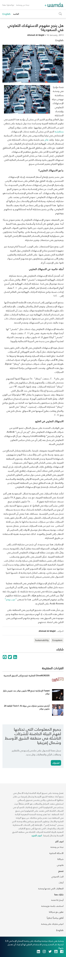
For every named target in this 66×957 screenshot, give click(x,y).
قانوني (60, 865)
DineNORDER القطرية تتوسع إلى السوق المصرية (27, 675)
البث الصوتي (57, 876)
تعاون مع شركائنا (56, 912)
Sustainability (42, 640)
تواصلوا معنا (8, 5)
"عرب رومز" (11, 599)
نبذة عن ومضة (22, 5)
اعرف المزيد (36, 835)
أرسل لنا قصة (57, 900)
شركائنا (60, 859)
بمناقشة (59, 131)
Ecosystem (57, 640)
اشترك (55, 762)
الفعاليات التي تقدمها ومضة (51, 888)
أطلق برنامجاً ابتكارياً (55, 918)
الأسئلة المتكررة (56, 853)
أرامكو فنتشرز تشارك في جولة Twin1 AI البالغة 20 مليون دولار (27, 707)
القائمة (16, 13)
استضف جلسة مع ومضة (52, 906)
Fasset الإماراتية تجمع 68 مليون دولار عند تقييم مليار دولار (26, 692)
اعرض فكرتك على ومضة (52, 924)
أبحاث (61, 882)
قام (46, 139)
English (6, 14)
